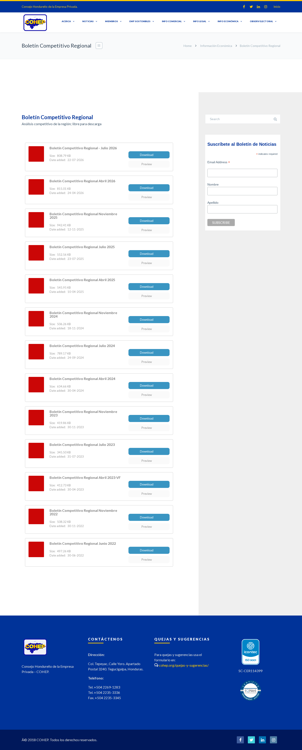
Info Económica (228, 21)
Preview (146, 164)
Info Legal (199, 21)
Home (187, 46)
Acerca (66, 21)
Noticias (88, 21)
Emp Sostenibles (139, 21)
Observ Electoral (261, 21)
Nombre (213, 184)
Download (146, 155)
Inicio (276, 6)
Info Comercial (172, 21)
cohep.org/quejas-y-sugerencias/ (184, 665)
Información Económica (216, 46)
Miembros (111, 21)
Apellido (212, 202)
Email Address (218, 162)
